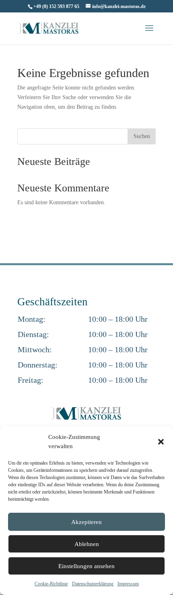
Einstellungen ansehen (86, 566)
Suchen (142, 136)
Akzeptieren (86, 522)
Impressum (128, 584)
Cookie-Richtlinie (51, 584)
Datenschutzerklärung (92, 584)
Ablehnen (86, 544)
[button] (161, 442)
